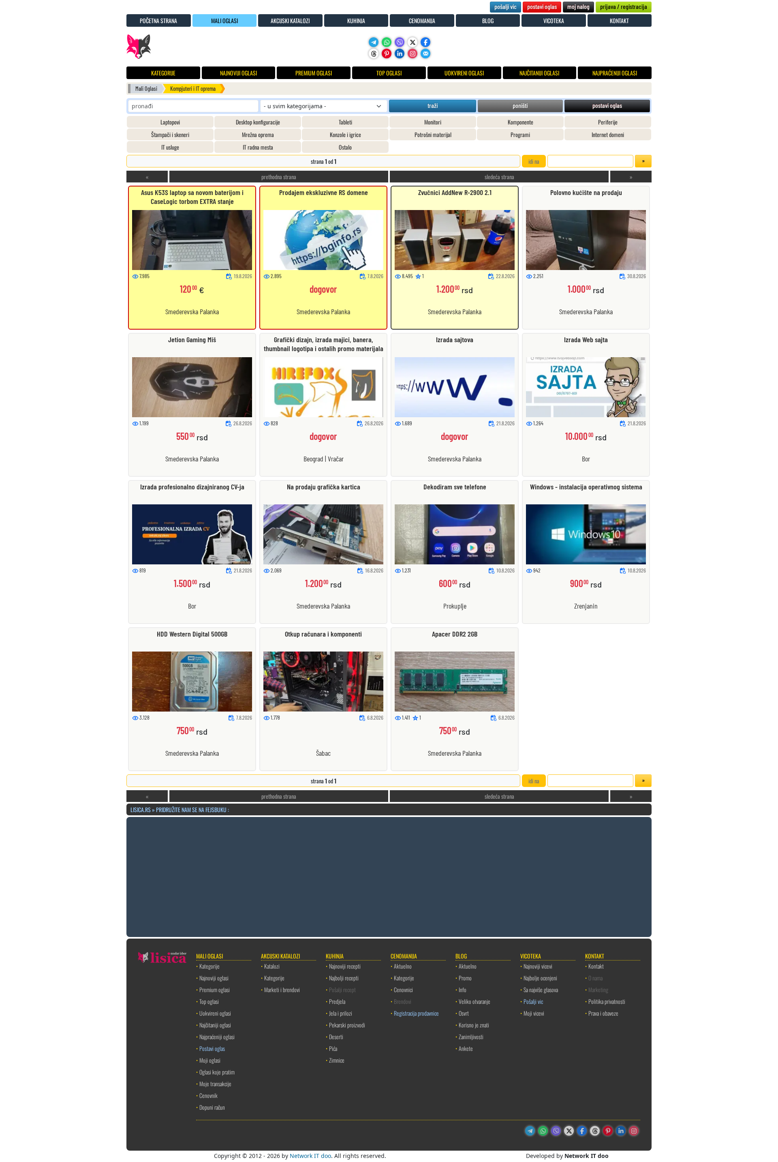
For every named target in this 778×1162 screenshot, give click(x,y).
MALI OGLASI (224, 20)
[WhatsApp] (386, 42)
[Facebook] (425, 42)
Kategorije (209, 966)
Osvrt (464, 1013)
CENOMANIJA (422, 20)
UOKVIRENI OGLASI (464, 73)
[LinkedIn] (399, 53)
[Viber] (399, 42)
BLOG (488, 20)
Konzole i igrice (345, 134)
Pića (333, 1048)
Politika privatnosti (606, 1001)
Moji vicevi (534, 1013)
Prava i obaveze (603, 1013)
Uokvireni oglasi (215, 1013)
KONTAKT (619, 20)
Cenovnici (403, 989)
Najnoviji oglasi (214, 977)
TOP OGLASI (389, 73)
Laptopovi (170, 122)
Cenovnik (208, 1095)
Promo (465, 977)
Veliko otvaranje (474, 1001)
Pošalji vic (533, 1001)
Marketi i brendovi (282, 989)
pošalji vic (505, 6)
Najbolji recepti (344, 977)
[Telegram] (373, 42)
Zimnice (336, 1060)
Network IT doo (310, 1156)
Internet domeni (608, 134)
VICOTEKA (553, 20)
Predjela (337, 1001)
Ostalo (345, 147)
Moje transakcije (215, 1083)
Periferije (608, 122)
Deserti (336, 1036)
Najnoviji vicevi (538, 966)
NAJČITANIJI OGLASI (539, 73)
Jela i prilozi (340, 1013)
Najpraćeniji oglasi (217, 1036)
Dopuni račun (212, 1107)
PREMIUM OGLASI (313, 73)
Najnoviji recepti (345, 966)
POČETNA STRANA (158, 20)
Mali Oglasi (146, 88)
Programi (520, 134)
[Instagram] (412, 53)
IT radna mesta (258, 147)
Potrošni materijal (433, 134)
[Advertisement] (389, 875)
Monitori (432, 122)
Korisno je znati (474, 1025)
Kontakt (596, 966)
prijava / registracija (623, 6)
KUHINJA (356, 20)
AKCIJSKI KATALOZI (290, 20)
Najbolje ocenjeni (540, 977)
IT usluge (170, 147)
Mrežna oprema (258, 134)
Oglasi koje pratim (217, 1072)
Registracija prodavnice (416, 1013)
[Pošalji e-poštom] (425, 53)
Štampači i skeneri (170, 134)
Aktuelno (403, 966)
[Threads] (373, 53)
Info (462, 989)
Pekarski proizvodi (347, 1025)
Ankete (466, 1048)
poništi (520, 105)
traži (432, 105)
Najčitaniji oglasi (215, 1025)
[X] (412, 42)
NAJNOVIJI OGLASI (238, 73)
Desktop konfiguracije (258, 122)
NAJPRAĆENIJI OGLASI (614, 73)
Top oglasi (209, 1001)
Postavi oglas (212, 1048)
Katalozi (272, 966)
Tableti (345, 122)
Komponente (520, 122)
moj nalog (578, 6)
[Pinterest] (386, 53)
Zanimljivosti (471, 1036)
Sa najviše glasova (541, 989)
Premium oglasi (214, 989)
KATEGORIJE (163, 73)
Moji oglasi (209, 1060)
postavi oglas (542, 6)
